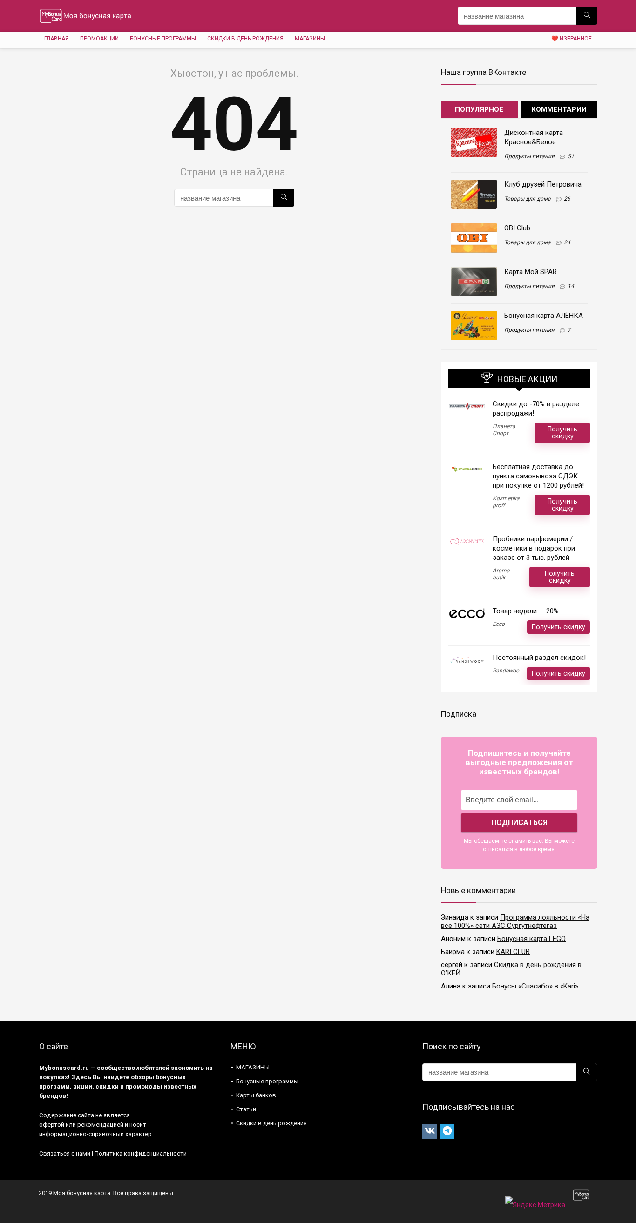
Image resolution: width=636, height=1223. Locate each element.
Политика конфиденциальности (141, 1153)
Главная (56, 38)
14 (571, 286)
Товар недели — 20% (526, 611)
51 (571, 156)
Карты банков (256, 1095)
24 (567, 242)
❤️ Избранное (571, 38)
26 (567, 198)
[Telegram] (447, 1131)
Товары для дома (527, 198)
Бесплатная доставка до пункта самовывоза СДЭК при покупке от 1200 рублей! (538, 476)
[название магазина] (586, 16)
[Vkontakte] (429, 1131)
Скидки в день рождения (245, 38)
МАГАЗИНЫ (310, 38)
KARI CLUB (513, 951)
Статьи (246, 1109)
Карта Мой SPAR (530, 272)
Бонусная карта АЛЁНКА (543, 315)
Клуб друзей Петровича (543, 184)
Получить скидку (562, 432)
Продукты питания (529, 156)
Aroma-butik (502, 574)
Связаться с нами (64, 1153)
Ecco (499, 624)
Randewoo (506, 670)
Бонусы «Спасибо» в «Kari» (535, 986)
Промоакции (99, 38)
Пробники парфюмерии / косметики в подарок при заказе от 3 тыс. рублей (534, 548)
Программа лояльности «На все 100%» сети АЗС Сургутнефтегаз (515, 921)
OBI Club (517, 228)
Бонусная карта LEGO (531, 938)
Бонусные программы (163, 38)
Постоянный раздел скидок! (539, 657)
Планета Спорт (504, 430)
